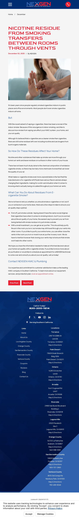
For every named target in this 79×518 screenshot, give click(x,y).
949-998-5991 (55, 450)
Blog (24, 372)
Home (23, 333)
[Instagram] (44, 317)
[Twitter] (34, 317)
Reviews (24, 368)
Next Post (27, 283)
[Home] (39, 4)
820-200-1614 (39, 308)
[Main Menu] (10, 4)
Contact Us (24, 376)
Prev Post (14, 283)
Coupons (23, 363)
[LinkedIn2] (49, 317)
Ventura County (24, 359)
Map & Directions (55, 345)
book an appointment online (42, 274)
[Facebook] (29, 317)
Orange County (24, 346)
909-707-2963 (55, 467)
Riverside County (24, 354)
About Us (23, 337)
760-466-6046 (55, 485)
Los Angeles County (24, 341)
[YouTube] (39, 317)
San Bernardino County (24, 350)
